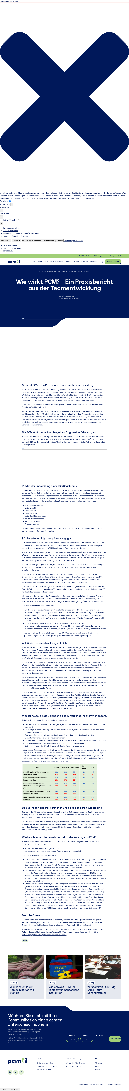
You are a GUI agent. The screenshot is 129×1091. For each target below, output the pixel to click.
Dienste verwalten (10, 231)
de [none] (118, 256)
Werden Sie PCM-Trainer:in (76, 1063)
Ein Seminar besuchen (45, 1063)
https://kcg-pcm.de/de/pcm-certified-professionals (44, 934)
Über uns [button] (93, 261)
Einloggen (113, 256)
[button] (64, 97)
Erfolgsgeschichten (44, 1069)
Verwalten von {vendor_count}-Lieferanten (21, 233)
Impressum (8, 251)
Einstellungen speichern (53, 241)
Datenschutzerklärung (12, 248)
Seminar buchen (113, 261)
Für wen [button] (68, 261)
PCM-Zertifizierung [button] (81, 261)
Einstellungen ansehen (31, 241)
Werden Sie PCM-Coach (75, 1066)
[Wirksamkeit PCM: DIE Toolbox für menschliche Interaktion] (64, 977)
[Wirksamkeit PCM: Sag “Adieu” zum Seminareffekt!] (103, 977)
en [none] (120, 256)
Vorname (72, 1035)
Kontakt (98, 1069)
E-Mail (85, 1035)
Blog (96, 1066)
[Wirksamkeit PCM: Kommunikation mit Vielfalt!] (26, 977)
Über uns (98, 1063)
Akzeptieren (6, 241)
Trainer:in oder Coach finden (47, 1066)
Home (41, 271)
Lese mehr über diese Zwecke (15, 236)
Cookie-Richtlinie (10, 245)
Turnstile (99, 1035)
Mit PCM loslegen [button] (56, 261)
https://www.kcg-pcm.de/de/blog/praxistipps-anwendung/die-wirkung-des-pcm (56, 635)
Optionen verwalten (11, 228)
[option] (120, 256)
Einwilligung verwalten (10, 1089)
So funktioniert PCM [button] (40, 261)
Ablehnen (16, 241)
